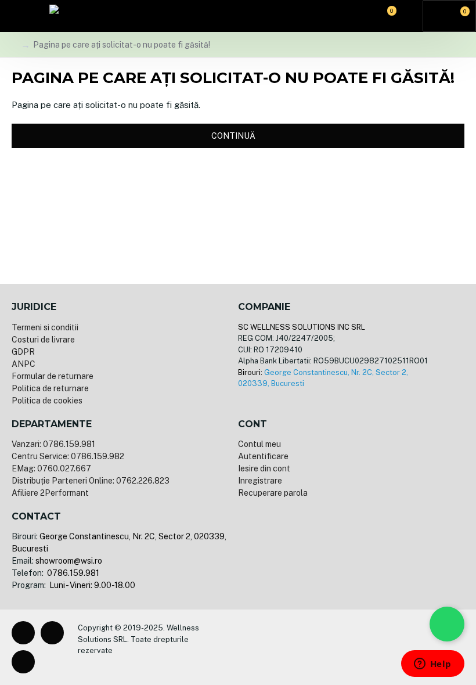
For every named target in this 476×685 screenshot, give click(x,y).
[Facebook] (23, 632)
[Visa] (246, 647)
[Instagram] (52, 632)
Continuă (233, 135)
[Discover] (321, 647)
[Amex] (302, 647)
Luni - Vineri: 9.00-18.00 (91, 585)
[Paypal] (283, 647)
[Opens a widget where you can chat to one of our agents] (432, 664)
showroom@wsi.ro (68, 560)
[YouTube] (23, 661)
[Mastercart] (265, 647)
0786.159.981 (72, 573)
